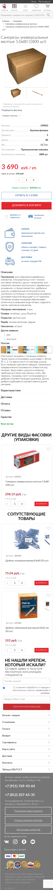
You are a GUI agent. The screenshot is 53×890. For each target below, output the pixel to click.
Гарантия (6, 417)
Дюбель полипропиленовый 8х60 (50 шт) (27, 561)
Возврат (6, 736)
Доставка (6, 397)
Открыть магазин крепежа (28, 820)
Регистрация (44, 2)
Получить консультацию (26, 707)
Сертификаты (9, 742)
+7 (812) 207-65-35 (20, 795)
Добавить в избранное (15, 216)
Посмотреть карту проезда (28, 811)
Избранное (36, 10)
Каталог (14, 10)
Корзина (47, 10)
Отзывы (5, 410)
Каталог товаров (11, 715)
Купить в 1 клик (26, 195)
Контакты (7, 763)
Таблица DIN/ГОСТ (12, 769)
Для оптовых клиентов (28, 829)
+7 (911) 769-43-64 (20, 786)
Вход (33, 2)
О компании (8, 722)
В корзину (41, 504)
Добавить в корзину (26, 205)
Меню (25, 10)
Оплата (5, 404)
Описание (7, 272)
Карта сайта (8, 749)
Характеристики (11, 390)
